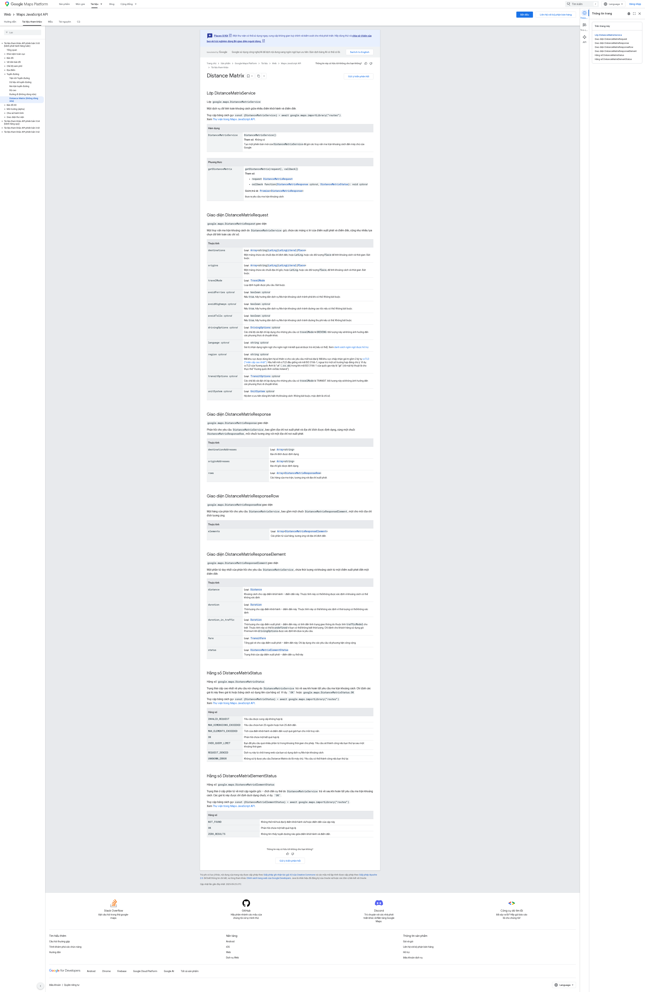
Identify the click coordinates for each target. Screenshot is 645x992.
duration (213, 604)
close (640, 14)
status (212, 650)
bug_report (629, 14)
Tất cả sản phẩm (190, 971)
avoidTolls (215, 315)
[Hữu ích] (365, 63)
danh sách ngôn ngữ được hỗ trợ (351, 347)
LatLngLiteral (287, 250)
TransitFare (258, 638)
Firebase (121, 971)
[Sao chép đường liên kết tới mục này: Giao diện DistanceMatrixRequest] (272, 215)
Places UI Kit (221, 35)
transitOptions (218, 376)
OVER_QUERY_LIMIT (219, 743)
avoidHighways (217, 304)
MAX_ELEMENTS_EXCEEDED (223, 731)
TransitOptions (260, 376)
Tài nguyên (65, 21)
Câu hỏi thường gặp (59, 941)
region (212, 354)
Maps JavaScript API (32, 14)
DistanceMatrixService (234, 93)
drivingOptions (218, 327)
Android (230, 941)
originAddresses (218, 461)
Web (7, 14)
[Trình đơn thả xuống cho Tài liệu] (102, 4)
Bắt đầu (524, 14)
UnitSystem (257, 391)
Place (301, 250)
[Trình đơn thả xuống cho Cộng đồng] (137, 4)
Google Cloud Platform (145, 971)
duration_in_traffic (221, 619)
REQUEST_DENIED (218, 752)
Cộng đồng (126, 4)
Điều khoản (55, 985)
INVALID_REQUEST (218, 719)
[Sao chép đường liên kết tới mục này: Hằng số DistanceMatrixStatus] (266, 673)
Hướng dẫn (10, 21)
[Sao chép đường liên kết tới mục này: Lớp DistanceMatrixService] (259, 93)
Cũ (78, 21)
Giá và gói (408, 941)
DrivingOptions (260, 327)
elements (214, 531)
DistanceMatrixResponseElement (305, 531)
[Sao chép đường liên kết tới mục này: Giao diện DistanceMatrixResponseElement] (290, 555)
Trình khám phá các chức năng (65, 946)
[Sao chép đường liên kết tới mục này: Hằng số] (220, 712)
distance (214, 589)
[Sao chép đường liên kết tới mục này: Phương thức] (225, 162)
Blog (111, 4)
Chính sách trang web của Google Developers (269, 878)
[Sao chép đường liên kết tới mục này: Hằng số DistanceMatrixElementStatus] (281, 776)
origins (213, 265)
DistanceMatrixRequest (278, 178)
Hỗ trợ (406, 952)
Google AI (169, 971)
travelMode (215, 280)
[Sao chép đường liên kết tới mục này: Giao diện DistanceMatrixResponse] (275, 415)
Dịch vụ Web (232, 957)
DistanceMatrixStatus (334, 184)
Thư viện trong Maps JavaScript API (234, 119)
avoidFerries (216, 292)
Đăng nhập (635, 4)
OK (209, 737)
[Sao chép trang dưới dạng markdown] (259, 76)
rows (211, 473)
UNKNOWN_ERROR (217, 758)
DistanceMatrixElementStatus (269, 650)
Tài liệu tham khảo (32, 21)
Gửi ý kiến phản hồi (358, 76)
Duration (256, 604)
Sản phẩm (64, 4)
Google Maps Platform (246, 63)
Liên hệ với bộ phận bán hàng (556, 14)
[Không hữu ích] (370, 63)
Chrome (106, 971)
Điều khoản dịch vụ (413, 957)
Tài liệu (94, 4)
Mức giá (80, 4)
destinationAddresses (222, 449)
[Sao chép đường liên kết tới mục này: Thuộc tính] (222, 244)
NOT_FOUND (215, 821)
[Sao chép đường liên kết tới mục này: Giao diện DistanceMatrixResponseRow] (283, 496)
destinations (216, 250)
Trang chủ (211, 63)
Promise (265, 190)
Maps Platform (36, 4)
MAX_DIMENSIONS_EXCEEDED (224, 725)
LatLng (272, 250)
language (214, 342)
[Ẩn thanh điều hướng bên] (40, 986)
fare (211, 638)
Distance (256, 589)
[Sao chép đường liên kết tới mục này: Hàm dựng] (223, 128)
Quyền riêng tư (71, 985)
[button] (22, 44)
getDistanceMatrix (220, 169)
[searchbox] (22, 32)
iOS (228, 946)
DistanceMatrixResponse (292, 184)
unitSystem (215, 391)
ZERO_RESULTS (216, 834)
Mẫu (50, 21)
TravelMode (257, 280)
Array (253, 250)
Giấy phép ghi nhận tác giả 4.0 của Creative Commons (289, 874)
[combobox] (582, 4)
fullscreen (634, 14)
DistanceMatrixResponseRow (302, 473)
